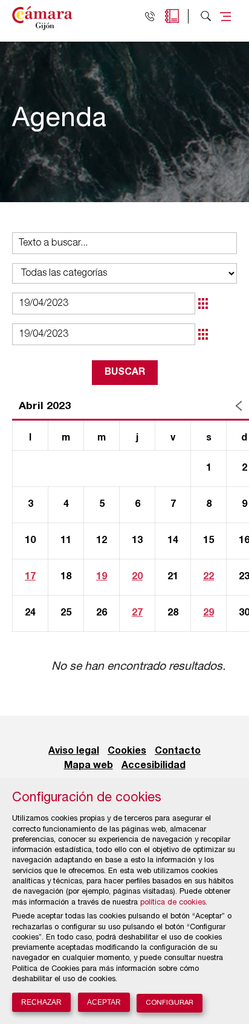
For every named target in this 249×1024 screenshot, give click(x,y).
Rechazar (41, 1002)
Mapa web (88, 766)
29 (208, 613)
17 (30, 577)
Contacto (178, 751)
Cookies (127, 751)
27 (137, 613)
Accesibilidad (153, 766)
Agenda (172, 16)
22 (208, 577)
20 (137, 577)
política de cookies (172, 903)
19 (101, 577)
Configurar (169, 1003)
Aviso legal (73, 751)
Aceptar (104, 1002)
